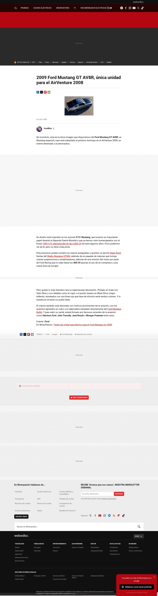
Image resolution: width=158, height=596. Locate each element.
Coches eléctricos (44, 492)
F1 (75, 8)
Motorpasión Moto (97, 551)
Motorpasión (95, 547)
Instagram (130, 8)
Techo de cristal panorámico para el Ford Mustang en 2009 (83, 324)
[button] (49, 128)
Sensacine (56, 547)
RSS (114, 515)
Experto (80, 62)
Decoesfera (114, 551)
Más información (81, 593)
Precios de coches (44, 503)
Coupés (54, 334)
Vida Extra (37, 551)
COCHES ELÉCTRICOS (42, 8)
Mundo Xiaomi (19, 561)
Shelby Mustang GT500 (58, 256)
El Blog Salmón (133, 547)
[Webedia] (138, 1)
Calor (40, 62)
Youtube (134, 8)
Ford (47, 334)
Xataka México (20, 576)
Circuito (72, 62)
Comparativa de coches (65, 504)
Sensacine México (59, 576)
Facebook (125, 8)
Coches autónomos (22, 511)
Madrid (109, 62)
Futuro (39, 511)
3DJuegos (37, 547)
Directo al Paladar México (77, 577)
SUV (38, 499)
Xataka (17, 547)
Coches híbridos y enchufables (66, 493)
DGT (33, 62)
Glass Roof (115, 253)
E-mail (49, 92)
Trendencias (114, 547)
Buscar (139, 527)
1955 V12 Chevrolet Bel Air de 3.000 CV (62, 243)
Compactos (19, 499)
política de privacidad (109, 499)
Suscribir (119, 494)
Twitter (138, 8)
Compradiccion (115, 554)
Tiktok (142, 8)
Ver (80, 397)
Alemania (55, 62)
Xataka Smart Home (21, 557)
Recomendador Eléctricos (94, 8)
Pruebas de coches (66, 499)
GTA (102, 62)
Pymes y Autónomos (135, 551)
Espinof (55, 551)
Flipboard (45, 92)
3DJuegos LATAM (40, 576)
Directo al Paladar (77, 547)
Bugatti (64, 62)
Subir (137, 536)
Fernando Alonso (91, 62)
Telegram (121, 8)
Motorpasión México (97, 576)
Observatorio (62, 8)
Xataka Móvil (19, 551)
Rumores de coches (22, 503)
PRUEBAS (25, 8)
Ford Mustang (67, 334)
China (47, 62)
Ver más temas (21, 516)
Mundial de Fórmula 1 (67, 511)
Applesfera (18, 554)
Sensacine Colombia (59, 579)
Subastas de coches (84, 334)
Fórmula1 (18, 492)
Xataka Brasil (19, 579)
